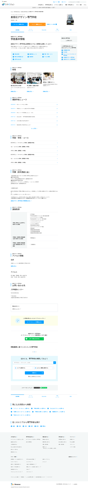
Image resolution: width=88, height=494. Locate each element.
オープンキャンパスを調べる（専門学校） (33, 439)
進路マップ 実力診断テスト (15, 466)
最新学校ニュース (33, 54)
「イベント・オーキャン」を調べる (21, 408)
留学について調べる (14, 449)
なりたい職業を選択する (42, 367)
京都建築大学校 (67, 50)
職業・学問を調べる (69, 4)
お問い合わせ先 (18, 59)
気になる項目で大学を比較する (16, 446)
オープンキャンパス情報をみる (34, 322)
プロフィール (72, 444)
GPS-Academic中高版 (30, 459)
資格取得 (31, 56)
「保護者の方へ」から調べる (58, 411)
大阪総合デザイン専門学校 (69, 57)
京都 (20, 426)
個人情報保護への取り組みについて (63, 484)
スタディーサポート (14, 461)
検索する (34, 372)
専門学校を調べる (49, 4)
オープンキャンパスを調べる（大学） (17, 439)
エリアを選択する (21, 367)
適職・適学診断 (45, 444)
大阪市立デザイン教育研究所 (69, 59)
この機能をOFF (69, 40)
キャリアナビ (28, 461)
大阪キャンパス (15, 308)
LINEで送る (45, 387)
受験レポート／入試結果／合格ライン (33, 466)
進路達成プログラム (14, 469)
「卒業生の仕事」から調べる (41, 411)
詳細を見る (13, 91)
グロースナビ (28, 471)
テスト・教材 (79, 4)
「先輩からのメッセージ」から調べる (21, 411)
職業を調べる (45, 436)
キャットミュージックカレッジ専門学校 (70, 55)
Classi (27, 469)
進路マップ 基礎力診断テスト (16, 464)
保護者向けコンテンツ (72, 456)
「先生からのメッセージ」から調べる (21, 415)
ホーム (12, 11)
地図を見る (13, 266)
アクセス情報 (47, 56)
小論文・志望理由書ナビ (30, 464)
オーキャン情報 (19, 24)
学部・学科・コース (48, 54)
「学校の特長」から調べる (39, 408)
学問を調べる (61, 436)
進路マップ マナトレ (46, 459)
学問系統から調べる (62, 439)
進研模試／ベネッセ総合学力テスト (17, 459)
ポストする (37, 387)
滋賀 (14, 426)
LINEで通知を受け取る (34, 338)
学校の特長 (17, 54)
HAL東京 (65, 52)
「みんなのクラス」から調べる (56, 408)
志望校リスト (72, 439)
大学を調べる (40, 4)
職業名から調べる (46, 439)
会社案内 (75, 484)
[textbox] (34, 362)
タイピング (44, 461)
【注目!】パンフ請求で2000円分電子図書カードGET (43, 7)
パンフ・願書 (37, 24)
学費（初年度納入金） (19, 56)
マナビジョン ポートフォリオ (16, 471)
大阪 (26, 426)
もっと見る (33, 128)
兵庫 (32, 426)
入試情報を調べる (14, 444)
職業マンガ (50, 447)
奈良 (37, 426)
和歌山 (43, 426)
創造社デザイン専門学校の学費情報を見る (20, 200)
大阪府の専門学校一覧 (25, 11)
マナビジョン (8, 4)
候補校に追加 (51, 24)
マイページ (72, 436)
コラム (85, 4)
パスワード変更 (72, 446)
